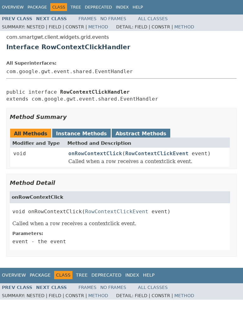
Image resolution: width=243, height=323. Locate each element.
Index (122, 7)
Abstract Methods (140, 134)
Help (138, 7)
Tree (76, 7)
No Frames (113, 18)
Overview (13, 7)
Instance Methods (81, 134)
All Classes (153, 18)
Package (37, 7)
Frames (87, 18)
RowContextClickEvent (157, 153)
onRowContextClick (95, 153)
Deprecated (98, 7)
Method (98, 26)
